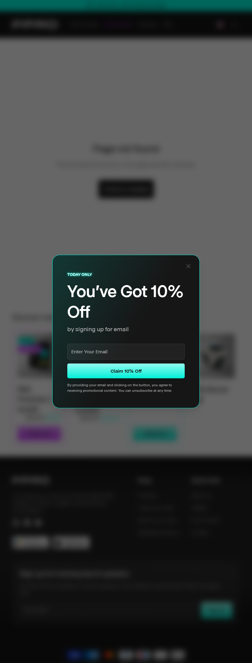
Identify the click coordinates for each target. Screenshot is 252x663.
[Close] (188, 266)
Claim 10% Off (126, 371)
